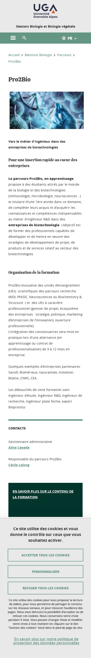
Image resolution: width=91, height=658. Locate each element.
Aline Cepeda (18, 447)
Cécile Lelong (18, 465)
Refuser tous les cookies (46, 588)
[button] (24, 38)
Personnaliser (45, 571)
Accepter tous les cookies (45, 555)
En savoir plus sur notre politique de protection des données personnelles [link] (46, 641)
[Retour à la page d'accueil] (45, 11)
